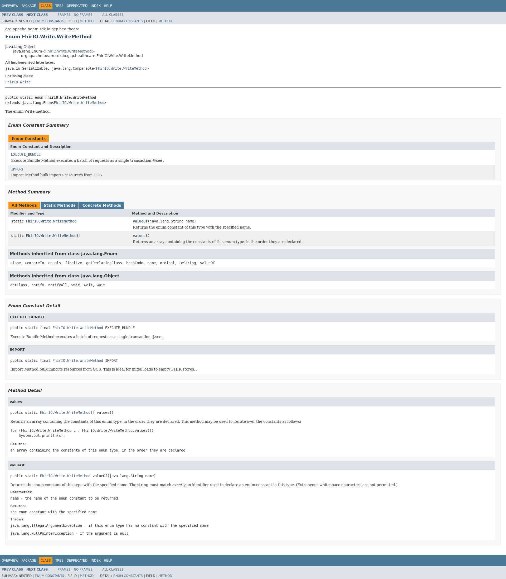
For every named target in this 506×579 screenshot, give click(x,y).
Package (29, 6)
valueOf (140, 221)
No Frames (83, 15)
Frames (64, 15)
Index (96, 6)
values (139, 236)
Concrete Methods (101, 205)
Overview (10, 6)
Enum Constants (49, 21)
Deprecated (77, 6)
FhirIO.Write (18, 82)
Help (108, 6)
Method (87, 21)
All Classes (113, 15)
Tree (59, 6)
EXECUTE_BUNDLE (26, 154)
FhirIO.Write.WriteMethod (68, 51)
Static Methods (59, 205)
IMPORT (17, 169)
